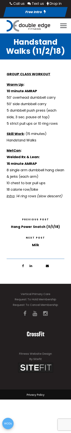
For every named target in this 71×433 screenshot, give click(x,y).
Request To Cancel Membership (35, 305)
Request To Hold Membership (35, 299)
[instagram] (45, 313)
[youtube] (35, 313)
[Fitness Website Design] (35, 367)
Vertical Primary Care (35, 294)
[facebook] (25, 313)
